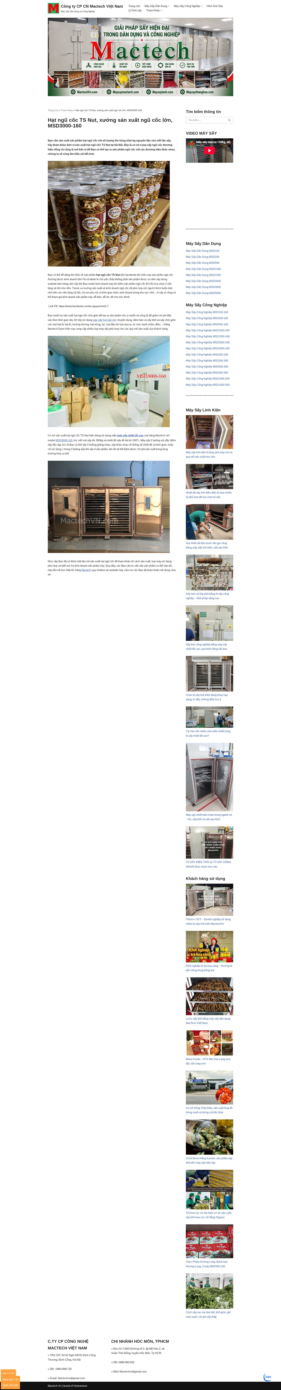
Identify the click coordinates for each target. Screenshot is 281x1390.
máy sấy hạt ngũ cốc (104, 320)
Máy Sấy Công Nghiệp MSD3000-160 (208, 348)
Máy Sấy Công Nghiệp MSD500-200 (207, 366)
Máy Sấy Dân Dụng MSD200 (202, 256)
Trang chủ (134, 6)
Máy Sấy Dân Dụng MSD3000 (203, 287)
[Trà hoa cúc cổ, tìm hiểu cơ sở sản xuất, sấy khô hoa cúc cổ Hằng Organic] (209, 1208)
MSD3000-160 (64, 440)
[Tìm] (229, 120)
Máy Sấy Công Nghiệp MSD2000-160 (208, 342)
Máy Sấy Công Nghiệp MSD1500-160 (208, 336)
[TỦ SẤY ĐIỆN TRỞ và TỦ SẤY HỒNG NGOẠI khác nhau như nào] (209, 857)
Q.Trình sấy (135, 10)
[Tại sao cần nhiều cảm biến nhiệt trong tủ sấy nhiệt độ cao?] (209, 726)
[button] (168, 6)
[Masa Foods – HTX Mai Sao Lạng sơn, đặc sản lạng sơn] (209, 1054)
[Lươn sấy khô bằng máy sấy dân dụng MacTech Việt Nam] (209, 1014)
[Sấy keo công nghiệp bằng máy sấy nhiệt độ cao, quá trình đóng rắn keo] (209, 640)
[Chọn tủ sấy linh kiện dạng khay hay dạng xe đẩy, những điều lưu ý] (209, 690)
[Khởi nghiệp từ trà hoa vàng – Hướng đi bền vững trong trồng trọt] (209, 961)
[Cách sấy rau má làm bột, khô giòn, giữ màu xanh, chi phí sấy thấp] (209, 1308)
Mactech (86, 570)
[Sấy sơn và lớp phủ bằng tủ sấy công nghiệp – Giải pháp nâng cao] (209, 589)
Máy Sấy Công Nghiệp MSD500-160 (207, 324)
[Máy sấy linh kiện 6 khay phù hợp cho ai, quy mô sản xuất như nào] (209, 448)
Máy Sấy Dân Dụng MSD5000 (203, 293)
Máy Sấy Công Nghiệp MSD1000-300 (208, 384)
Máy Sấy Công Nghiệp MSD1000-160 (208, 330)
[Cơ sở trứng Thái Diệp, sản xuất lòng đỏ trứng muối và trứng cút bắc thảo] (209, 1103)
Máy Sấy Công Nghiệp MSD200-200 (207, 354)
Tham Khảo (67, 110)
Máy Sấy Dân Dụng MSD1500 (203, 275)
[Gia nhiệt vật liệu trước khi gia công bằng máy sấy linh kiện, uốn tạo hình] (209, 538)
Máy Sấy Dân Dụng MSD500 (202, 262)
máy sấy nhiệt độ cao (130, 435)
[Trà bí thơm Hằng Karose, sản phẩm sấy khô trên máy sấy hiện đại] (209, 1153)
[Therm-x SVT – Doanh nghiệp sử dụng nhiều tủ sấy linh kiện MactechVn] (209, 915)
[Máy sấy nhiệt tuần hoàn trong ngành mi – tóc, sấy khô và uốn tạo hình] (209, 810)
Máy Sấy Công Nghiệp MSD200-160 (207, 318)
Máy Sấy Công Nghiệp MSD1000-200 (208, 378)
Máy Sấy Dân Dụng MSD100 (202, 250)
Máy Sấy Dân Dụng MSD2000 (203, 281)
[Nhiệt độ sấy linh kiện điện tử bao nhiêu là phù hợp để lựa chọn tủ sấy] (209, 488)
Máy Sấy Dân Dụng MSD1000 (203, 269)
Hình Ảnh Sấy (215, 6)
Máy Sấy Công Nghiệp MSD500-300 (207, 372)
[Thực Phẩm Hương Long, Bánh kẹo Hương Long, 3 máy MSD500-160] (209, 1257)
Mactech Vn (54, 1385)
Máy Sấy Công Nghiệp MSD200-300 (207, 360)
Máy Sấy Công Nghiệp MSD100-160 (207, 312)
